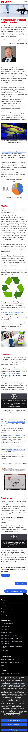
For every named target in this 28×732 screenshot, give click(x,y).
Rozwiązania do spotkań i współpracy (11, 638)
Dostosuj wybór (14, 730)
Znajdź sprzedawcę (6, 612)
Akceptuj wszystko (14, 720)
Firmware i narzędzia (7, 609)
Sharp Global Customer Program (10, 662)
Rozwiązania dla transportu (9, 635)
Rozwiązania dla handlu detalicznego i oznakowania (11, 642)
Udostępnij (20, 584)
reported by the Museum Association (12, 312)
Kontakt (3, 665)
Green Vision (4, 651)
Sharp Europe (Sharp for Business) (10, 673)
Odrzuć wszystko (14, 725)
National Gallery (7, 382)
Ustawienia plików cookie (13, 713)
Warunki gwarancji (6, 615)
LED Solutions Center (7, 624)
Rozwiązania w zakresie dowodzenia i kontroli (11, 647)
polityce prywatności (14, 716)
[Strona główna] (6, 2)
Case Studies (5, 575)
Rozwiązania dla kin (6, 630)
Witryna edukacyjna (6, 633)
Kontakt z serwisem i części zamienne (11, 603)
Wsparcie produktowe (7, 606)
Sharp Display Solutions (8, 660)
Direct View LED (5, 627)
